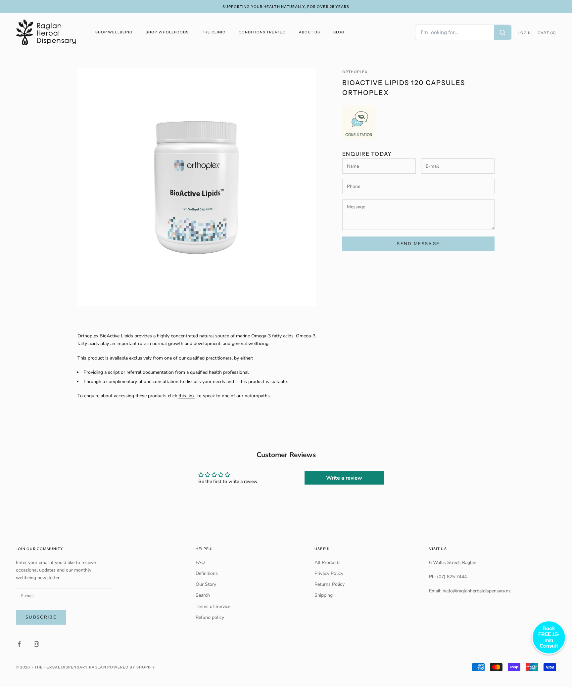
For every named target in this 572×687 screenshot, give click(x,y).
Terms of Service (213, 606)
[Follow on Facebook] (19, 644)
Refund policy (210, 617)
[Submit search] (502, 32)
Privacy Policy (328, 573)
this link (186, 396)
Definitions (207, 573)
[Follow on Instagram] (36, 644)
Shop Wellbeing (113, 32)
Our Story (206, 584)
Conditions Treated (262, 32)
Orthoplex (355, 72)
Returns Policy (329, 584)
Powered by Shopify (131, 667)
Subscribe (41, 617)
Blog (338, 32)
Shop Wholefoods (167, 32)
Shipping (323, 595)
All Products (327, 562)
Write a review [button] (344, 478)
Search (203, 595)
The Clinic (213, 32)
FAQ (200, 562)
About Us (309, 32)
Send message (418, 243)
